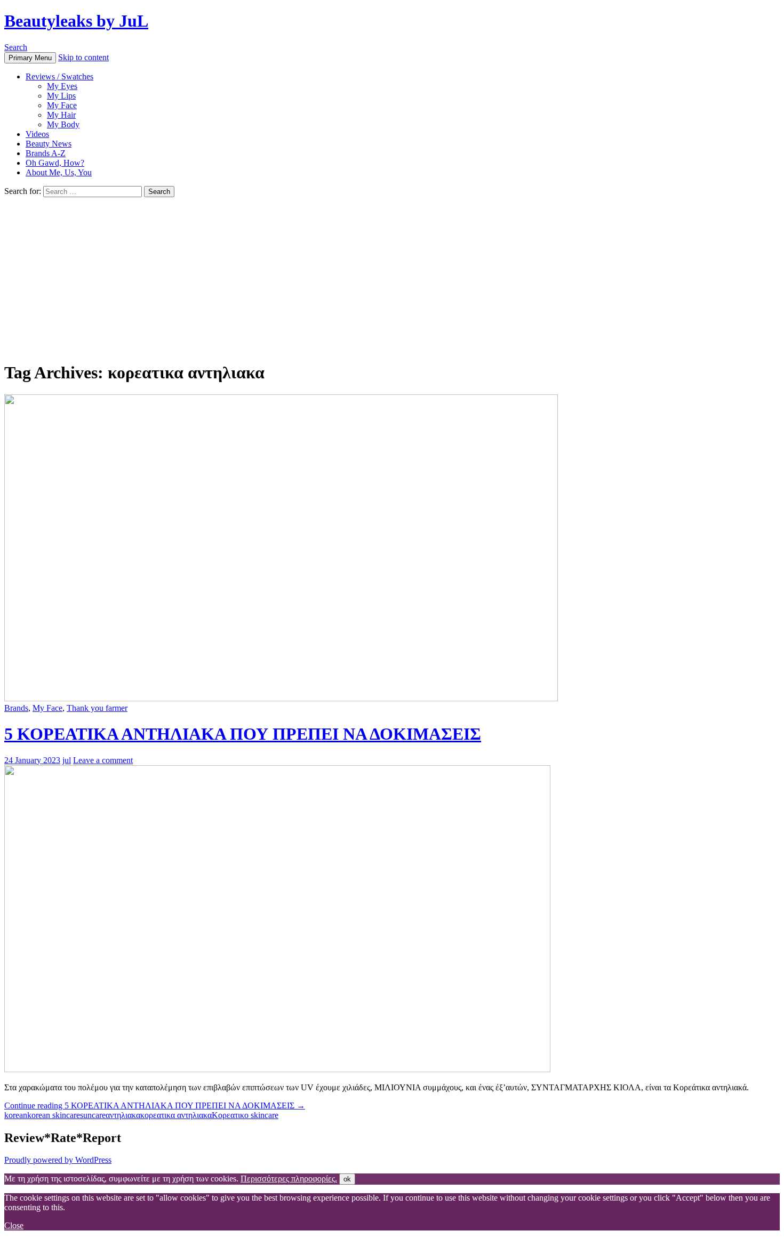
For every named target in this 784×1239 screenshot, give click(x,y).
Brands (16, 707)
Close (13, 1225)
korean (15, 1115)
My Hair (61, 114)
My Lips (61, 95)
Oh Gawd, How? (55, 162)
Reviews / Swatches (59, 76)
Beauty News (48, 143)
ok (347, 1179)
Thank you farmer (97, 707)
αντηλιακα (123, 1115)
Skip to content (83, 57)
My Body (63, 124)
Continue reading (154, 1105)
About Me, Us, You (59, 172)
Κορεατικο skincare (245, 1115)
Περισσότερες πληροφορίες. (289, 1178)
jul (66, 760)
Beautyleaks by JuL (76, 20)
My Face (62, 105)
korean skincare (53, 1115)
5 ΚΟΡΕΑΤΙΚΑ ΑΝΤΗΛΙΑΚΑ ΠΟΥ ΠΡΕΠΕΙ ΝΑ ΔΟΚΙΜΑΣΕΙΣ (242, 733)
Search (15, 47)
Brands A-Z (46, 153)
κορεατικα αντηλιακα (176, 1115)
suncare (93, 1115)
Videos (37, 134)
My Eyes (62, 86)
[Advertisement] (392, 277)
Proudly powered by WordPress (57, 1159)
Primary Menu (30, 58)
